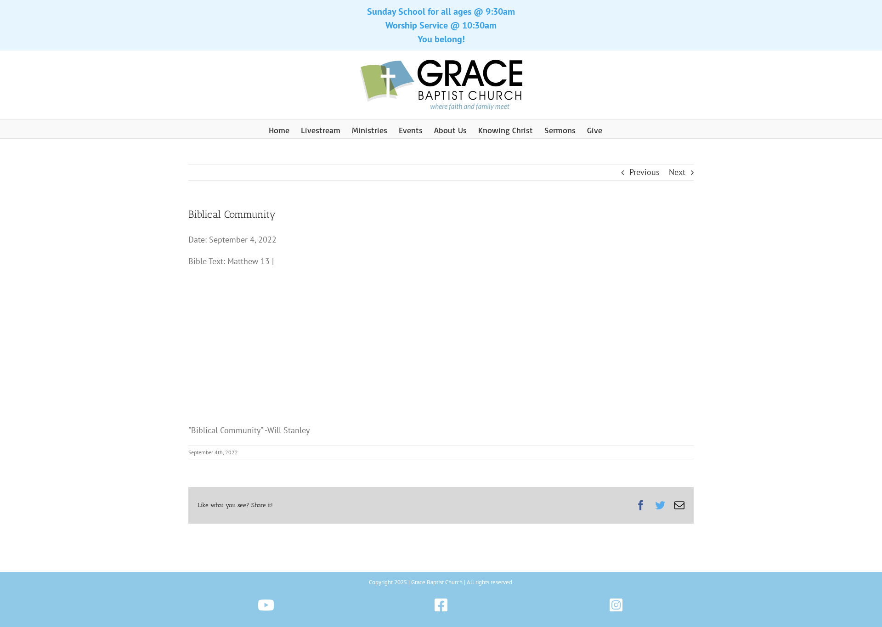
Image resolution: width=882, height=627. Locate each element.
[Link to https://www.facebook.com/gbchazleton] (440, 605)
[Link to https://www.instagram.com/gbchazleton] (616, 605)
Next (677, 172)
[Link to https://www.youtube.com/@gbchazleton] (265, 605)
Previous (644, 172)
